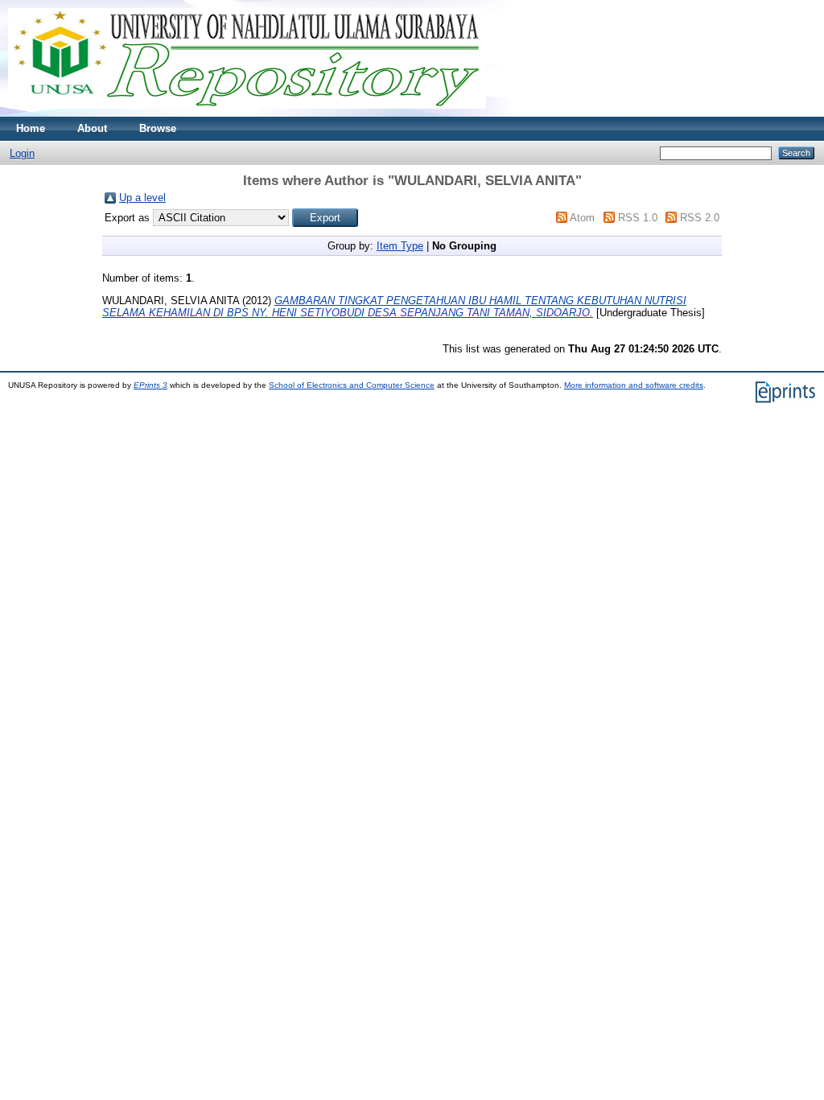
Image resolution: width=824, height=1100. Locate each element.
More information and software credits (633, 385)
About (92, 128)
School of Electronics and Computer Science (352, 385)
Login (22, 153)
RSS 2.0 (699, 218)
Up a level (142, 198)
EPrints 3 (150, 385)
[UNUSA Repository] (247, 113)
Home (30, 128)
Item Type (400, 246)
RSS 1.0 (637, 218)
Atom (582, 218)
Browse (157, 128)
